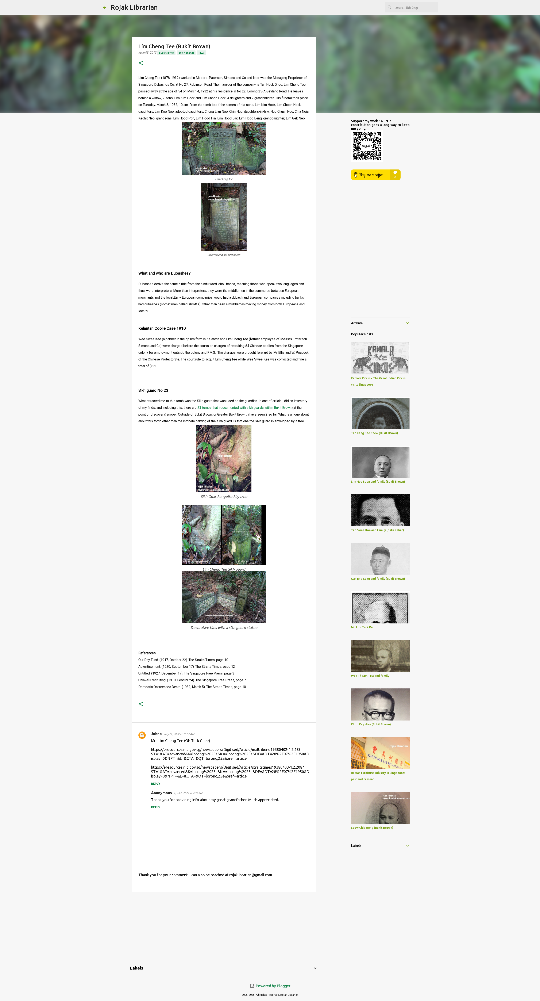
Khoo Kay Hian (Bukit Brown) (371, 724)
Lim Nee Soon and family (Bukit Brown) (378, 481)
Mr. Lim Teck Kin (362, 627)
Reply (155, 783)
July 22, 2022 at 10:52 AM (178, 734)
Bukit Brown (186, 53)
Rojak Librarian (134, 7)
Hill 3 (202, 53)
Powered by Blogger (272, 986)
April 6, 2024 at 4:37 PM (188, 793)
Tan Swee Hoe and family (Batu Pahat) (377, 530)
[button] (140, 63)
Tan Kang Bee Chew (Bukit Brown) (374, 433)
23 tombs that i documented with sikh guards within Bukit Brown (244, 408)
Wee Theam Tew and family (370, 675)
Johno (156, 733)
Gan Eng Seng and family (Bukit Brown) (378, 578)
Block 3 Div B (166, 53)
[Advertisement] (224, 927)
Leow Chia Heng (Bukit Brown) (372, 827)
